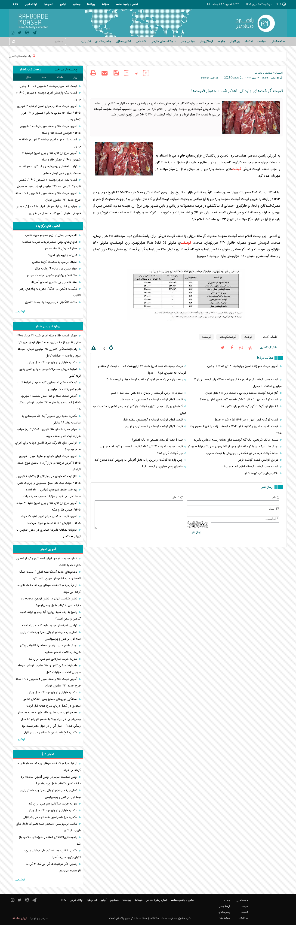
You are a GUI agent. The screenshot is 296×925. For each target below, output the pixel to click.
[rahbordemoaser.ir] (258, 23)
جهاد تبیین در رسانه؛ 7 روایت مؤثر (56, 268)
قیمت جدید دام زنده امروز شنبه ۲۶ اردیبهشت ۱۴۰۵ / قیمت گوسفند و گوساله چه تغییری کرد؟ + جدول (142, 369)
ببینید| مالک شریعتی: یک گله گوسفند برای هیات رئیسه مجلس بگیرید (236, 439)
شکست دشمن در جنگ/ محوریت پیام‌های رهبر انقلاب (50, 292)
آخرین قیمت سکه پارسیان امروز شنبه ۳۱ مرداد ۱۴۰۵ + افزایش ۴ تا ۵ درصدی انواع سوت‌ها (51, 520)
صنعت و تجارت (263, 72)
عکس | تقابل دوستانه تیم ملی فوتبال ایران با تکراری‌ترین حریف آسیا (52, 854)
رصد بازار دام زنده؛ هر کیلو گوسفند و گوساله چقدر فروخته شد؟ (145, 379)
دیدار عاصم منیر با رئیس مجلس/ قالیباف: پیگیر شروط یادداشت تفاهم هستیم (50, 649)
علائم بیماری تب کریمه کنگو (261, 473)
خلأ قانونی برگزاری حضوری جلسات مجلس (52, 275)
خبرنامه (105, 4)
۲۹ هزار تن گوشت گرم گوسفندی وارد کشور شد (250, 406)
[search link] (13, 41)
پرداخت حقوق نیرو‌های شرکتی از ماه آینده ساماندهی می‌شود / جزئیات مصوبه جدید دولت (52, 493)
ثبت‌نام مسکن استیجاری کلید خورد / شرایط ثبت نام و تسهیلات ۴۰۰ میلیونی (49, 386)
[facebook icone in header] (231, 347)
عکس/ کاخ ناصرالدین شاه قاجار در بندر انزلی (50, 732)
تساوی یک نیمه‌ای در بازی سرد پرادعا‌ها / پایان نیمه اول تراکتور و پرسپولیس (50, 635)
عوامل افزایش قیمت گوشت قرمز (258, 459)
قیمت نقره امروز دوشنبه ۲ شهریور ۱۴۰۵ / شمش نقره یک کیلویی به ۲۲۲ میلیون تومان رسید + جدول (49, 183)
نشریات (86, 41)
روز (75, 77)
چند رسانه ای (103, 41)
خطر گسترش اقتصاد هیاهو (61, 248)
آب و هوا (48, 4)
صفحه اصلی (278, 41)
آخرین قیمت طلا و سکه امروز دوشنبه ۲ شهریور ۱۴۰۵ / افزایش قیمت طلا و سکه (50, 130)
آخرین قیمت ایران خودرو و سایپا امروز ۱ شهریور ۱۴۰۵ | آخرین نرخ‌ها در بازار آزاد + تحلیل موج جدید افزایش (49, 463)
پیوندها (91, 4)
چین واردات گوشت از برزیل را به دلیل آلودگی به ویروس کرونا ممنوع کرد (139, 459)
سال (28, 77)
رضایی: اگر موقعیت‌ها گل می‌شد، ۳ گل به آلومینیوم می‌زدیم (53, 867)
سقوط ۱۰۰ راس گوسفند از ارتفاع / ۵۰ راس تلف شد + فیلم (147, 393)
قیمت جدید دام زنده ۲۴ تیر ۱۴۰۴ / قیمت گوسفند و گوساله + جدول (142, 446)
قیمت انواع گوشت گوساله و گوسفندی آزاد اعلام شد (152, 399)
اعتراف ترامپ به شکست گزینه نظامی (55, 262)
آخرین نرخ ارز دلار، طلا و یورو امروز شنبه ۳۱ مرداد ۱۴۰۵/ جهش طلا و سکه (48, 506)
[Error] (93, 348)
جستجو (76, 4)
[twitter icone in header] (20, 33)
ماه (44, 77)
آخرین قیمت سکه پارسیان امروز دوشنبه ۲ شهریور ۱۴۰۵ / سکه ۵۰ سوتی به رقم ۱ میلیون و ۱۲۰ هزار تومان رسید (49, 113)
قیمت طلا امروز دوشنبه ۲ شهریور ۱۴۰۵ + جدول (48, 86)
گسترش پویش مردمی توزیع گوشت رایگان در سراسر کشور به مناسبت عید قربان (139, 410)
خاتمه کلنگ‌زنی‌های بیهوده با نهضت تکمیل (51, 302)
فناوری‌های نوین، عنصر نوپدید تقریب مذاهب (50, 242)
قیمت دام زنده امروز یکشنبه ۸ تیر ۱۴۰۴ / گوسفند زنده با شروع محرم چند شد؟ (236, 430)
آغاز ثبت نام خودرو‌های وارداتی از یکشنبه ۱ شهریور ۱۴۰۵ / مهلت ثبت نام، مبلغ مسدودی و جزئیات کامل (48, 480)
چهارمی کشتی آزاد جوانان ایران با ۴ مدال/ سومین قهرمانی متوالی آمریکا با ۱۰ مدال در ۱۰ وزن (48, 210)
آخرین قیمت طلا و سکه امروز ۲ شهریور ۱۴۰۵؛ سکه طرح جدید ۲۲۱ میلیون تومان (48, 197)
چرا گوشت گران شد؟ (170, 453)
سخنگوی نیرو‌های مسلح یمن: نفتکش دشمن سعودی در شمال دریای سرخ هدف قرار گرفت (52, 702)
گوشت (236, 169)
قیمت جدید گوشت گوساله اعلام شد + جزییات (250, 466)
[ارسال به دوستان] (104, 73)
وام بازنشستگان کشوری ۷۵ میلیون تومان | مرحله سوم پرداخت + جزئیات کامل (49, 352)
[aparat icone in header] (27, 33)
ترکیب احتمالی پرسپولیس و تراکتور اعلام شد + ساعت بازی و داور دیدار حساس (50, 170)
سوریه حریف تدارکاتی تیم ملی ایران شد (53, 659)
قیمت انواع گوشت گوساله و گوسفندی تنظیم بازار (153, 419)
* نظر (176, 497)
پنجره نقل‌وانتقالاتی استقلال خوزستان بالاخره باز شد (50, 840)
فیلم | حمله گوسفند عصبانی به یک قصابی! (158, 439)
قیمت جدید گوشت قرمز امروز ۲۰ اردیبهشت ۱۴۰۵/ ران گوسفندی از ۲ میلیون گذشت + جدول (238, 383)
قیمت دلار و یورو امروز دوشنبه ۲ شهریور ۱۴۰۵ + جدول (50, 143)
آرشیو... (20, 311)
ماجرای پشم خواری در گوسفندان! (163, 466)
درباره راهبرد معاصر (156, 900)
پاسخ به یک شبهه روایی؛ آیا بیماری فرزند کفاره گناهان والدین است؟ (50, 615)
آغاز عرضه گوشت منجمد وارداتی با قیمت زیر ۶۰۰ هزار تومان (242, 393)
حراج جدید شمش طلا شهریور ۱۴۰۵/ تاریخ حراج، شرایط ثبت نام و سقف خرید (49, 433)
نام (274, 497)
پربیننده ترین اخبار (65, 69)
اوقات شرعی (31, 4)
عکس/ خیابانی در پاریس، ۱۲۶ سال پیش (53, 362)
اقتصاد (279, 72)
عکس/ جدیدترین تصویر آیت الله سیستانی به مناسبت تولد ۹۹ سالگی (51, 419)
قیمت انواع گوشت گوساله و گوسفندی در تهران (154, 426)
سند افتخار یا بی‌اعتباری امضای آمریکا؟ (54, 282)
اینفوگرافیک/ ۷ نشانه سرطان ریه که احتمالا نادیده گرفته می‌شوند (49, 589)
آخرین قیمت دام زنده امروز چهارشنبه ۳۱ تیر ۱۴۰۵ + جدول (243, 366)
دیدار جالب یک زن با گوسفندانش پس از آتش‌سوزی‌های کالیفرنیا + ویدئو (233, 446)
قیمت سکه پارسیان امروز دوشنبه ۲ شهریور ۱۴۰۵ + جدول (48, 96)
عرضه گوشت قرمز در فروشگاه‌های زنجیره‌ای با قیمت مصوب (242, 453)
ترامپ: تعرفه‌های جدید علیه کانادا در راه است (50, 625)
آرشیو (63, 4)
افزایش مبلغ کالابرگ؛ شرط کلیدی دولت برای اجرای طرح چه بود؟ (48, 446)
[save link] (116, 73)
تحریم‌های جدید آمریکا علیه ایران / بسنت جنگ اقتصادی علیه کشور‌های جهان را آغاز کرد (50, 575)
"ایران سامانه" (19, 918)
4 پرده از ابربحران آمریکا (63, 255)
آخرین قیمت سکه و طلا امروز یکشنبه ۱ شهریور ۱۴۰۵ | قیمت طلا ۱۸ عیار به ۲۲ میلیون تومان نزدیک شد (50, 402)
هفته (60, 77)
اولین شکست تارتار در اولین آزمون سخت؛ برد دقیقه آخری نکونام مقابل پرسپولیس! (51, 602)
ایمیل (272, 508)
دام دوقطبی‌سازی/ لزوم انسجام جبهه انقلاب (51, 235)
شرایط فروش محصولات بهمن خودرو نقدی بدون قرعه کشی (50, 372)
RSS (15, 4)
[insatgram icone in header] (12, 33)
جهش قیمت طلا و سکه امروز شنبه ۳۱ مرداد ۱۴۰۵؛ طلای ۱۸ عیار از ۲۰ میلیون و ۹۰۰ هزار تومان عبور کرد (48, 339)
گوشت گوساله (227, 337)
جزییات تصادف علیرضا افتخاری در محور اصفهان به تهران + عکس (48, 533)
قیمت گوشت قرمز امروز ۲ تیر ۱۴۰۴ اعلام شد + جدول (246, 419)
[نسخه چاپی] (93, 73)
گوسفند (186, 243)
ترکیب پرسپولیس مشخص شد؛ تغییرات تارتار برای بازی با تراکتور (48, 827)
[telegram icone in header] (34, 33)
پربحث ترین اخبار (30, 69)
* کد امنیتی (271, 518)
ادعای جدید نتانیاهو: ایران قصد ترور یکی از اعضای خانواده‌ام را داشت (48, 562)
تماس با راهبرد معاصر (127, 4)
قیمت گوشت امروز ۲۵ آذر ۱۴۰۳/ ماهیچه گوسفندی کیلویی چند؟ (239, 399)
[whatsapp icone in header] (241, 347)
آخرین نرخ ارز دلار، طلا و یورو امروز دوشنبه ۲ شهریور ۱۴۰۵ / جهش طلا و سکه (51, 156)
